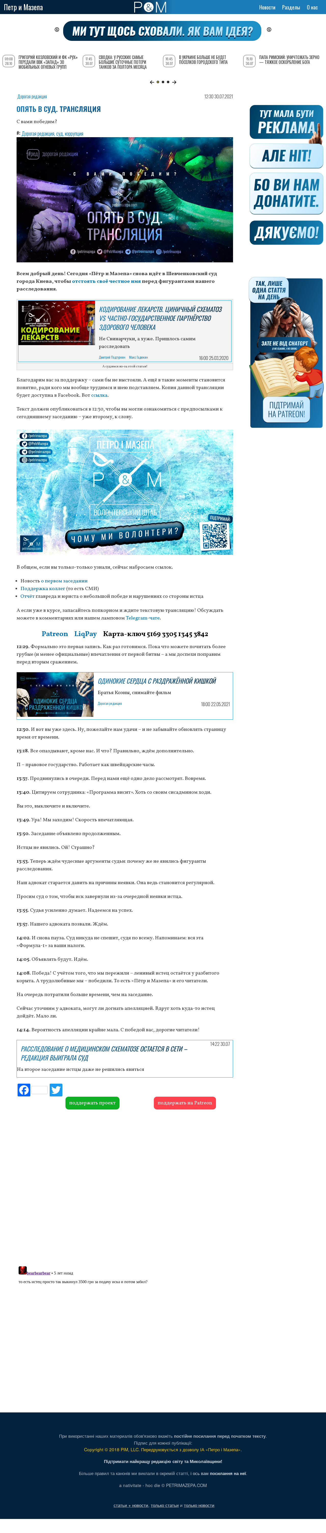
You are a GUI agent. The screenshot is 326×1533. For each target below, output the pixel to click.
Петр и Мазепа (23, 7)
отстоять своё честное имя (107, 281)
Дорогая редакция (32, 96)
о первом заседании (64, 581)
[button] (151, 82)
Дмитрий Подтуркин (112, 357)
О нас (312, 7)
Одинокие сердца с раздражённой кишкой (156, 680)
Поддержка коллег (42, 588)
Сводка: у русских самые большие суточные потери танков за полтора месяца (123, 62)
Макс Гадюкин (138, 357)
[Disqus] (125, 1187)
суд (59, 133)
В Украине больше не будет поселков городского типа (203, 59)
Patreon (55, 634)
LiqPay (85, 634)
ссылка (99, 395)
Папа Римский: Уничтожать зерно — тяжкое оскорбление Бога (289, 59)
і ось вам (218, 1473)
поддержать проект (92, 1103)
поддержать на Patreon (185, 1103)
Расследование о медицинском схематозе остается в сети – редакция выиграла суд (104, 1053)
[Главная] (150, 7)
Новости (267, 7)
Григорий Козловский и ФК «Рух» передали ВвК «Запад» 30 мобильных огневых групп (48, 62)
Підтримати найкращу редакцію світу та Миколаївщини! (163, 1461)
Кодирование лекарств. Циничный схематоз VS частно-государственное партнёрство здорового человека (160, 318)
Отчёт (27, 596)
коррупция (74, 133)
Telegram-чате (143, 618)
